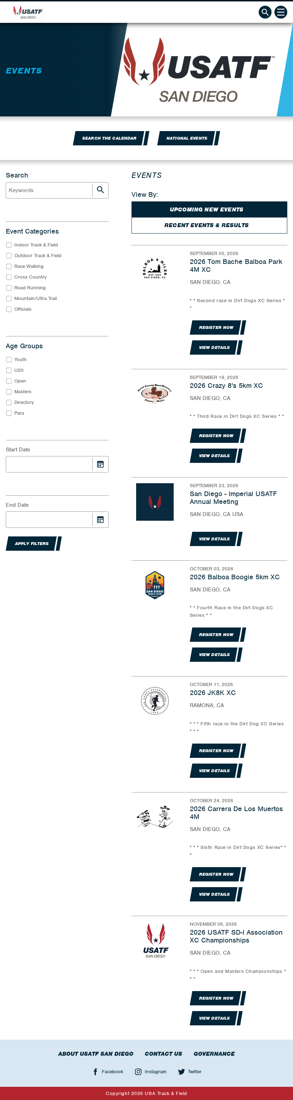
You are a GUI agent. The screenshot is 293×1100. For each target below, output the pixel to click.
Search (17, 175)
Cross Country (30, 277)
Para (19, 413)
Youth (20, 359)
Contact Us (163, 1054)
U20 (19, 370)
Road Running (30, 288)
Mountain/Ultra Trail (35, 298)
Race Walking (29, 266)
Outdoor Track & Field (37, 255)
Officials (22, 309)
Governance (214, 1054)
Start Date (18, 449)
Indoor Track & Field (36, 245)
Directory (24, 402)
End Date (17, 505)
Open (20, 381)
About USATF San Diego (95, 1054)
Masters (22, 392)
